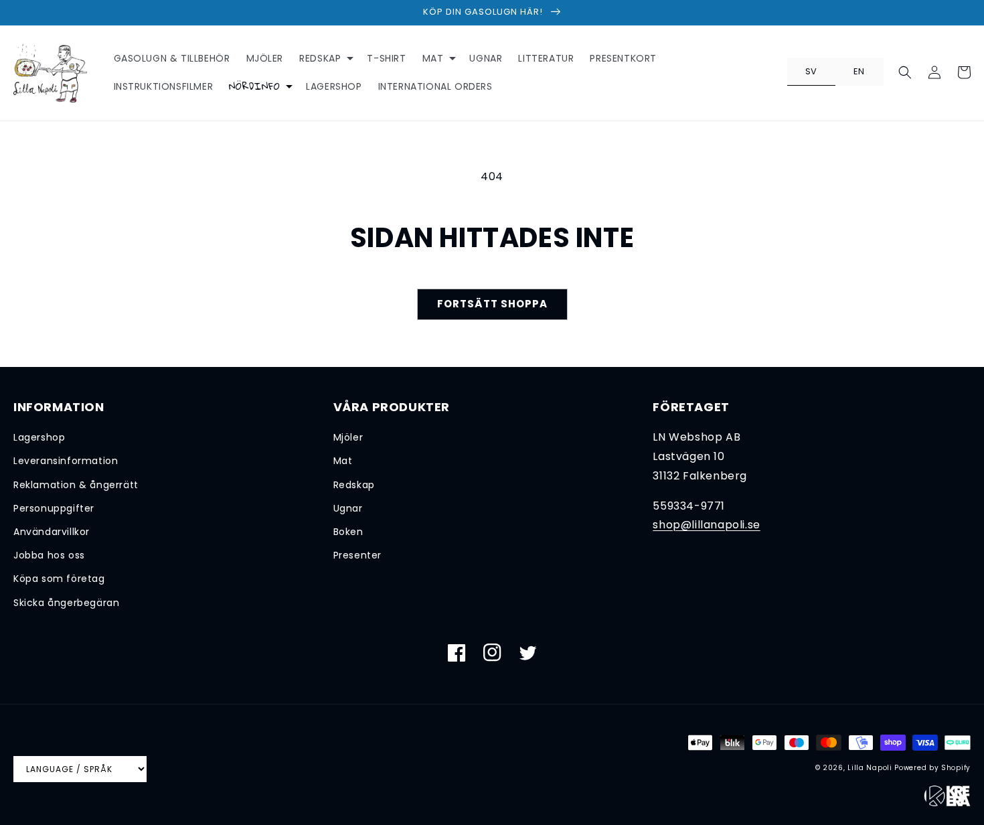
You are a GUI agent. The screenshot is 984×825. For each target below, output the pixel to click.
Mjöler (348, 437)
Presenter (357, 555)
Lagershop (39, 437)
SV (811, 71)
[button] (325, 58)
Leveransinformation (65, 460)
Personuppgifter (53, 508)
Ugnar (348, 508)
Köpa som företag (59, 578)
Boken (348, 531)
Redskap (354, 485)
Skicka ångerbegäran (66, 602)
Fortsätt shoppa (492, 304)
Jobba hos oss (49, 555)
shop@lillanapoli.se (706, 524)
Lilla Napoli (869, 768)
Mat (343, 460)
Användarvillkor (51, 531)
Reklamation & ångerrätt (76, 485)
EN (859, 71)
